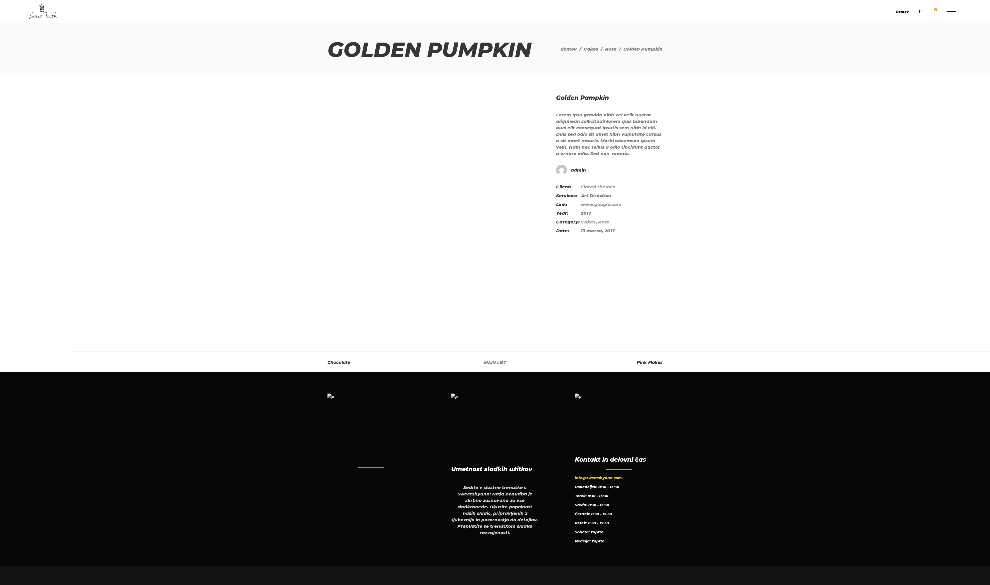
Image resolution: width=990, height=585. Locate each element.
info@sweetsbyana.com (598, 478)
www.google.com (601, 204)
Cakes (591, 49)
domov (568, 49)
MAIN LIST (495, 362)
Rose (610, 49)
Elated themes (598, 186)
